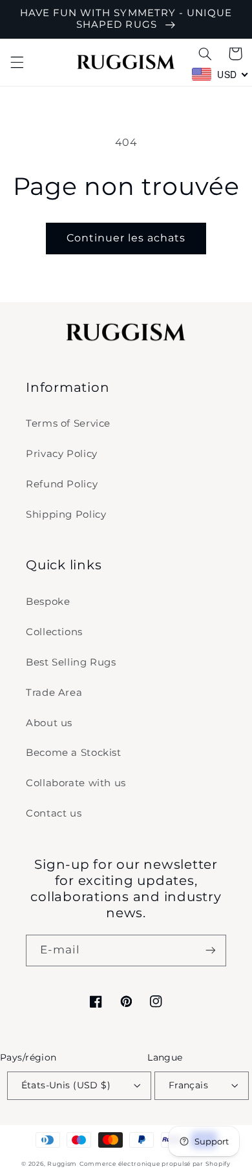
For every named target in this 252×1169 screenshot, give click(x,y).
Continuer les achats (126, 238)
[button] (17, 62)
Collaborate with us (76, 783)
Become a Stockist (73, 752)
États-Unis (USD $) (66, 1085)
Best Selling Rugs (71, 662)
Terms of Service (68, 423)
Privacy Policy (62, 454)
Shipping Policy (66, 514)
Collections (54, 632)
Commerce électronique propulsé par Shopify (155, 1164)
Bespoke (48, 601)
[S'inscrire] (211, 950)
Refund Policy (62, 484)
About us (49, 723)
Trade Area (54, 692)
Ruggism (62, 1164)
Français (188, 1085)
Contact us (53, 813)
